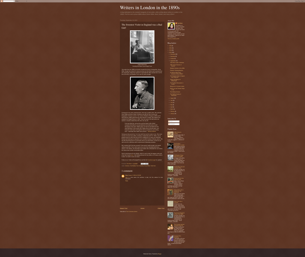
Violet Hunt (153, 165)
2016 (170, 45)
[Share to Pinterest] (147, 164)
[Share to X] (144, 164)
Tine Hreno (180, 23)
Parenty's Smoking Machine (176, 70)
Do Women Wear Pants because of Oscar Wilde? (176, 73)
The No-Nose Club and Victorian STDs (179, 167)
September (173, 60)
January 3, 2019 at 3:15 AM (134, 175)
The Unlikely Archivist (175, 91)
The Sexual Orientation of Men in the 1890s (179, 213)
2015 (170, 48)
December (172, 54)
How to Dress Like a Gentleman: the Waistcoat (178, 191)
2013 (170, 52)
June (171, 102)
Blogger (159, 253)
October (172, 58)
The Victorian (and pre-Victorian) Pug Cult (179, 225)
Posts (170, 121)
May (171, 104)
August (172, 98)
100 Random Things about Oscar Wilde (178, 156)
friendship (141, 165)
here (132, 155)
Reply (126, 180)
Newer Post (123, 208)
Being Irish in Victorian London (177, 86)
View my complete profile (173, 38)
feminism (127, 165)
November (172, 56)
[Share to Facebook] (146, 164)
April (171, 107)
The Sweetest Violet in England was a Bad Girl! (177, 76)
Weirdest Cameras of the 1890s (177, 68)
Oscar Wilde (147, 165)
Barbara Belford (152, 131)
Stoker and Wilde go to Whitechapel (175, 80)
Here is (127, 177)
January (172, 113)
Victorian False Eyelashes (177, 236)
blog (126, 175)
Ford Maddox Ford (134, 165)
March (172, 109)
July (171, 100)
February (172, 111)
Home (142, 208)
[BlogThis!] (143, 164)
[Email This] (141, 164)
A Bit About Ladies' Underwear (177, 62)
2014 (170, 50)
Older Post (161, 208)
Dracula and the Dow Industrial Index (179, 179)
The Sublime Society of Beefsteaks (175, 95)
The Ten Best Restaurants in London (179, 144)
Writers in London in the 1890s (150, 7)
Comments (172, 124)
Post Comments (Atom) (131, 211)
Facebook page (152, 160)
